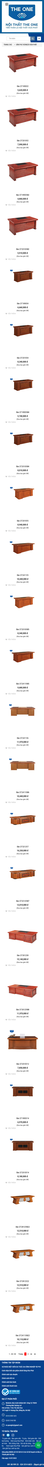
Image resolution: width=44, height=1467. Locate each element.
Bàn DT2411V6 (22, 738)
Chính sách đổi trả (8, 1378)
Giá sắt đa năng (26, 1443)
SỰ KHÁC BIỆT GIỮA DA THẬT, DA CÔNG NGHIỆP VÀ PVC (21, 1367)
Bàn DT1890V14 (22, 1118)
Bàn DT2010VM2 (22, 249)
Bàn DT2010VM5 (22, 629)
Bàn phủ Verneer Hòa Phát (26, 45)
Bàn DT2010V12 (22, 1064)
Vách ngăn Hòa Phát (13, 1446)
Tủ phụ (24, 1438)
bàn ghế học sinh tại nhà (11, 1448)
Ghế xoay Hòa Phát (17, 1441)
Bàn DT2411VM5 (22, 684)
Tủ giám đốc (6, 1438)
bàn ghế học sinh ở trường (30, 1446)
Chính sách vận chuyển (9, 1374)
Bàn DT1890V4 (22, 303)
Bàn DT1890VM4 (22, 412)
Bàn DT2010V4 (22, 358)
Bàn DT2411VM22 (23, 1335)
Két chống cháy (13, 1443)
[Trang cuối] (34, 1354)
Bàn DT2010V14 (22, 1172)
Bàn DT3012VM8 (22, 1009)
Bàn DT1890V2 (22, 86)
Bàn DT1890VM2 (22, 195)
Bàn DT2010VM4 (22, 466)
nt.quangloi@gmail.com (14, 1425)
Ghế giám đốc (33, 1438)
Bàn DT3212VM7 (22, 901)
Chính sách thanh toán (9, 1386)
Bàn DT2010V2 (22, 140)
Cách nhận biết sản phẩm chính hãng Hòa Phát (18, 1371)
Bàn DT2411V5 (22, 575)
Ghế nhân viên (30, 1441)
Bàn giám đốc (16, 1438)
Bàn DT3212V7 (22, 847)
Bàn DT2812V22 (22, 1281)
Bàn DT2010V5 (22, 521)
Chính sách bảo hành (9, 1382)
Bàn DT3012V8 (22, 955)
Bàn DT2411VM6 (22, 792)
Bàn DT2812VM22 (23, 1227)
